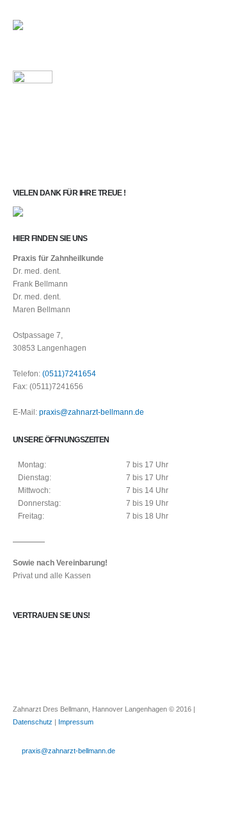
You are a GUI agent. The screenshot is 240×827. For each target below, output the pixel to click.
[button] (215, 29)
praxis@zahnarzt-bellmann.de (91, 412)
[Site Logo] (48, 29)
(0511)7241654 (69, 373)
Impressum (75, 722)
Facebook (23, 771)
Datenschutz (32, 722)
